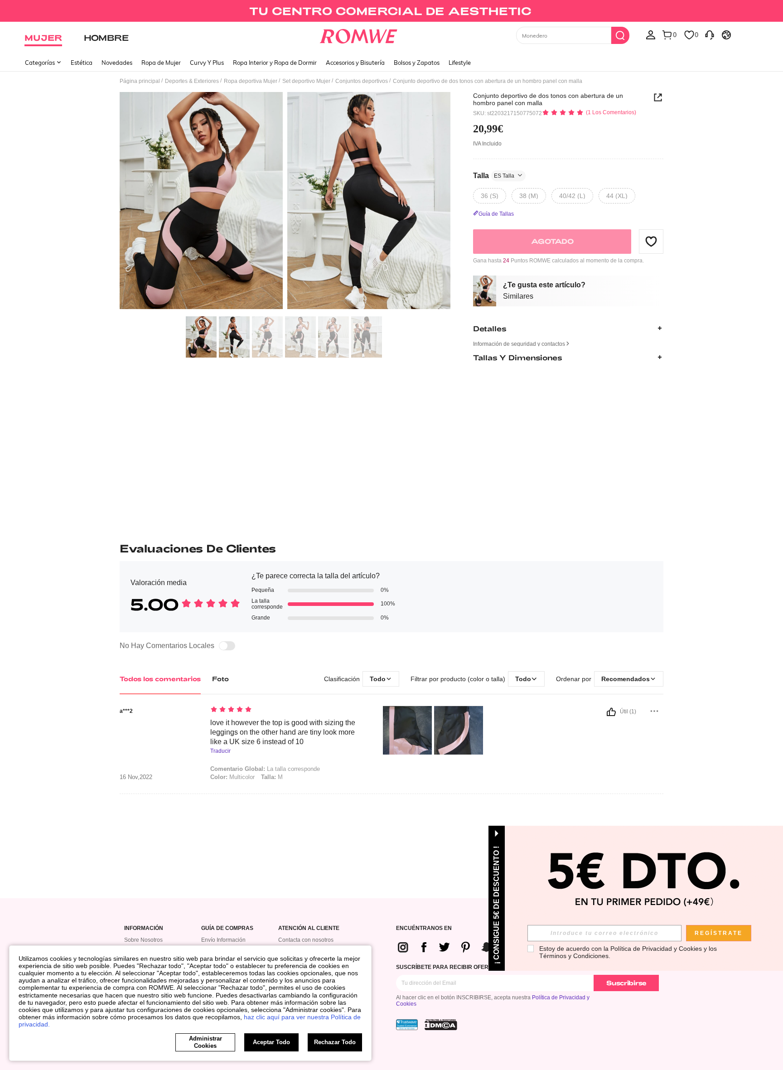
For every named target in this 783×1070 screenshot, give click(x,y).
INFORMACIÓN (143, 928)
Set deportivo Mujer (306, 81)
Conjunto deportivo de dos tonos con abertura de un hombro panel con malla (548, 99)
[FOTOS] (285, 202)
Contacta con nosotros (306, 940)
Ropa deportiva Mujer (250, 81)
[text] (287, 710)
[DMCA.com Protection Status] (441, 1024)
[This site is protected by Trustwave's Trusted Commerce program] (407, 1024)
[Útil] (611, 712)
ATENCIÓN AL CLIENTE (308, 928)
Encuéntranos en (424, 928)
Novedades (117, 62)
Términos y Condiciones (574, 955)
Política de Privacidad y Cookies (656, 948)
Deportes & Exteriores (192, 81)
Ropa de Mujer (161, 62)
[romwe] (359, 34)
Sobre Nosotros (143, 940)
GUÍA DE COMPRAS (227, 928)
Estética (81, 62)
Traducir (220, 751)
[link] (391, 11)
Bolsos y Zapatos (417, 62)
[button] (651, 241)
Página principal (140, 81)
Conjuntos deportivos (361, 81)
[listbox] (650, 34)
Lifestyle (460, 62)
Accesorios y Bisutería (355, 62)
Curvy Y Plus (207, 62)
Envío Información (223, 940)
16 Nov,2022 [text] (136, 777)
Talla (493, 175)
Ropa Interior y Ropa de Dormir (275, 62)
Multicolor (232, 777)
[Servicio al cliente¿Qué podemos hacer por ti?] (709, 34)
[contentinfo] (458, 947)
